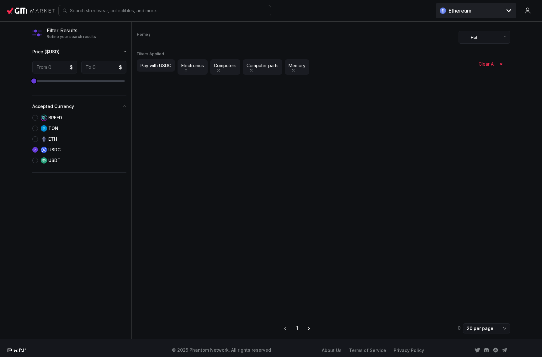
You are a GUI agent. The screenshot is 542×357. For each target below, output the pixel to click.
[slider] (34, 81)
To (88, 67)
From (42, 67)
